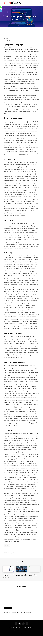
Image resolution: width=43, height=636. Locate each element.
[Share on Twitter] (10, 553)
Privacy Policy (19, 627)
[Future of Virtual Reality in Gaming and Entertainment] (21, 569)
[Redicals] (12, 3)
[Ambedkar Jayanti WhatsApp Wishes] (34, 569)
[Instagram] (23, 623)
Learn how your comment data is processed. (24, 612)
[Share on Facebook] (8, 553)
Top (22, 633)
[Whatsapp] (1, 7)
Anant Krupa (16, 19)
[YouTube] (27, 623)
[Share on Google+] (12, 553)
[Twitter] (1, 11)
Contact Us (11, 627)
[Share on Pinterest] (14, 553)
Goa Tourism (26, 627)
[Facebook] (1, 9)
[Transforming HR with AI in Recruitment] (8, 569)
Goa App (32, 627)
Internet (21, 13)
